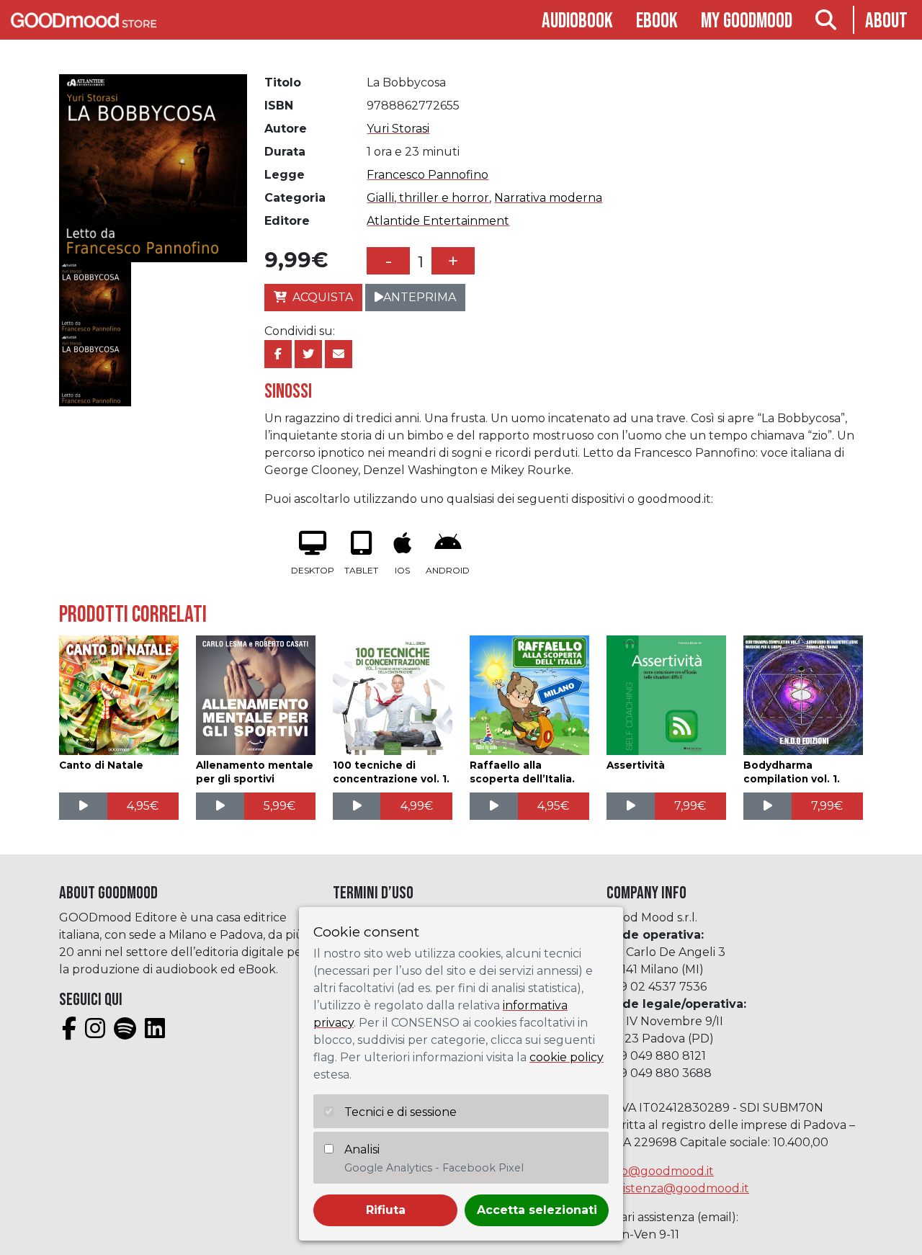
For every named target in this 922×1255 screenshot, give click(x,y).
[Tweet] (308, 354)
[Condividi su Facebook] (278, 354)
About (886, 21)
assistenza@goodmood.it (678, 1188)
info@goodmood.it (660, 1171)
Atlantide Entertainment (438, 221)
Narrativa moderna (548, 198)
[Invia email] (338, 354)
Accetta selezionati (537, 1210)
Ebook (657, 21)
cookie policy (566, 1057)
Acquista (322, 297)
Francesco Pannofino (427, 175)
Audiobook (577, 21)
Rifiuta (386, 1210)
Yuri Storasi (398, 128)
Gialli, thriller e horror (428, 198)
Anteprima (419, 297)
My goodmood (746, 21)
